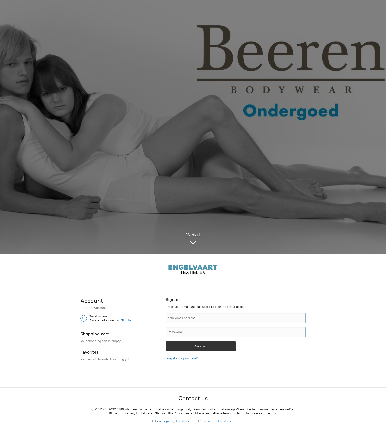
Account (100, 308)
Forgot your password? (182, 358)
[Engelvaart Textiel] (193, 268)
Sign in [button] (126, 320)
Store (84, 308)
